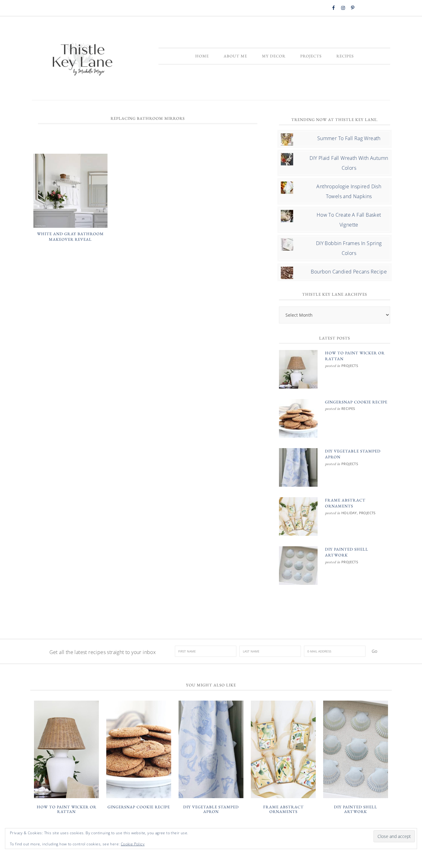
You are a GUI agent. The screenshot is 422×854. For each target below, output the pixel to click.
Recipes (348, 408)
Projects (349, 365)
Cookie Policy (133, 844)
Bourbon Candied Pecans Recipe (349, 271)
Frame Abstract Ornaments (283, 809)
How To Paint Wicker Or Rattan (66, 809)
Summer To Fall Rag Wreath (349, 138)
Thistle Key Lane (83, 60)
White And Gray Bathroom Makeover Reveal (70, 236)
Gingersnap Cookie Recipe (356, 402)
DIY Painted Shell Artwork (355, 809)
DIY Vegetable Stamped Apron (211, 809)
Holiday (349, 512)
